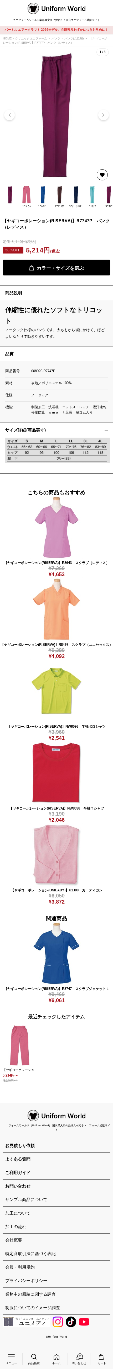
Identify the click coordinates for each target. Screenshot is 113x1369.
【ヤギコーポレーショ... (20, 1070)
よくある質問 (17, 1159)
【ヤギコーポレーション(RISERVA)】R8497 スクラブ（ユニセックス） (57, 645)
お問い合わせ (17, 1186)
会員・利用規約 (20, 1267)
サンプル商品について (26, 1199)
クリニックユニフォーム (31, 38)
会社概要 (13, 1240)
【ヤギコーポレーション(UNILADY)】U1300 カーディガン (56, 890)
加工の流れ (15, 1226)
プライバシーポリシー (26, 1280)
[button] (103, 115)
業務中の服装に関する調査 (30, 1294)
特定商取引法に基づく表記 (30, 1253)
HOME (7, 38)
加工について (17, 1213)
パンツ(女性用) (74, 38)
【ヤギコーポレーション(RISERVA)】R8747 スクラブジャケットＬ (56, 989)
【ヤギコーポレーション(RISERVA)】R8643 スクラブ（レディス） (56, 563)
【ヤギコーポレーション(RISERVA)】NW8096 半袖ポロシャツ (56, 726)
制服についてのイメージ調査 (32, 1307)
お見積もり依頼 (20, 1145)
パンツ (56, 38)
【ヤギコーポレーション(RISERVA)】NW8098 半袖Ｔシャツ (56, 808)
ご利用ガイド (17, 1172)
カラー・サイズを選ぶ (60, 268)
